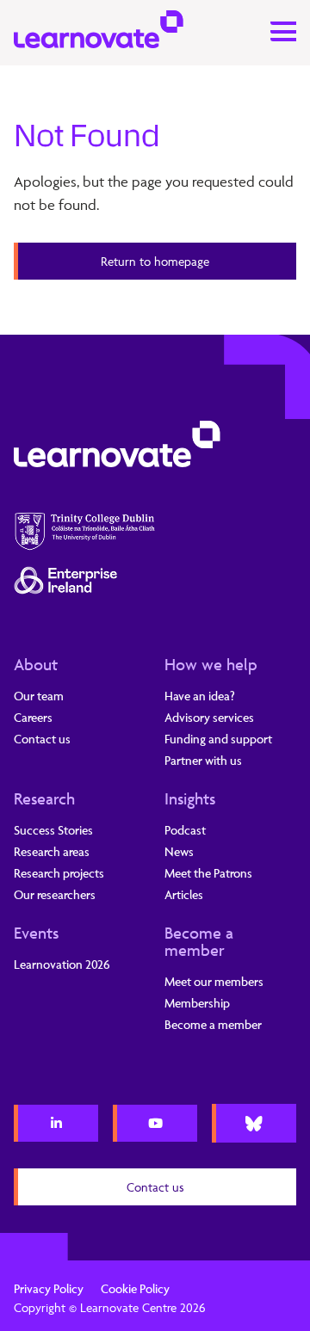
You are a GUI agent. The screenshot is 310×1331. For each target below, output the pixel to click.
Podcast (185, 830)
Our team (39, 695)
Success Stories (53, 830)
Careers (33, 717)
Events (36, 932)
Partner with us (203, 760)
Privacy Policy (49, 1288)
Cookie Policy (135, 1288)
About (36, 664)
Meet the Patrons (208, 873)
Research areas (52, 851)
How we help (210, 664)
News (179, 851)
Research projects (59, 873)
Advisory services (209, 717)
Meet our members (214, 981)
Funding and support (218, 738)
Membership (197, 1002)
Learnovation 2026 (62, 964)
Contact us (42, 738)
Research (44, 798)
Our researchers (55, 894)
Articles (183, 894)
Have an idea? (199, 695)
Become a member (198, 941)
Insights (189, 798)
